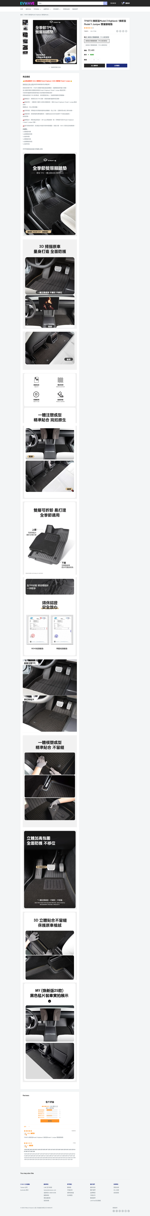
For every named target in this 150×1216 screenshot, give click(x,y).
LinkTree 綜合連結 (95, 1200)
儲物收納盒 (70, 1192)
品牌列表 (46, 9)
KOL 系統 (116, 1190)
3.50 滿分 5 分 (54, 1106)
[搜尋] (105, 3)
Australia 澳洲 (24, 1190)
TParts (86, 31)
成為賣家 (116, 1192)
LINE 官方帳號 (48, 1187)
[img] (28, 1131)
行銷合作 (92, 1195)
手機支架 (69, 1190)
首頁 (21, 9)
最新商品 (28, 9)
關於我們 (92, 1190)
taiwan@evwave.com (50, 1190)
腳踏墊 (69, 1187)
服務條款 (46, 1195)
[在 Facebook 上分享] (117, 31)
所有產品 (36, 9)
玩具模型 (69, 1195)
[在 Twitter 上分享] (123, 31)
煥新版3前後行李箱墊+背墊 (35, 149)
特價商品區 (66, 9)
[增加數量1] (98, 59)
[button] (88, 28)
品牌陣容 (92, 1192)
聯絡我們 (75, 9)
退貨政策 (46, 1200)
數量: (85, 59)
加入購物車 (94, 65)
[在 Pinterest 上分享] (120, 31)
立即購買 (116, 65)
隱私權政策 (47, 1198)
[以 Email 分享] (126, 31)
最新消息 (92, 1187)
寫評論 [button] (50, 1121)
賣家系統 (116, 1187)
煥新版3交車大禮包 (28, 84)
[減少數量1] (89, 59)
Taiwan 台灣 (23, 1187)
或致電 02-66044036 (50, 1192)
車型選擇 (56, 9)
